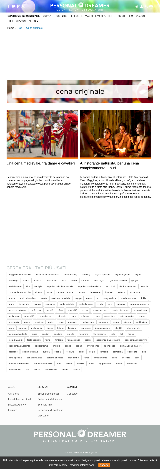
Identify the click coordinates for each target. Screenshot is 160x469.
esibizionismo (41, 346)
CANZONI (140, 16)
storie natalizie (67, 304)
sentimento (14, 316)
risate (73, 316)
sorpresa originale (17, 310)
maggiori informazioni (82, 465)
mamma (22, 328)
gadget (134, 280)
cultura (46, 351)
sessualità (72, 310)
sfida (60, 310)
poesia (142, 316)
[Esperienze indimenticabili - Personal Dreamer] (80, 6)
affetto (119, 363)
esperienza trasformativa (107, 340)
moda (116, 322)
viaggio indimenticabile (20, 274)
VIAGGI (89, 16)
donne (68, 346)
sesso (85, 310)
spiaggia (121, 304)
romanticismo (45, 316)
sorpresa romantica (139, 304)
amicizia (81, 363)
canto (86, 357)
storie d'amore (85, 304)
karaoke (85, 280)
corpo (92, 351)
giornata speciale (118, 280)
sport (110, 304)
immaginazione (102, 328)
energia (56, 346)
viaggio (78, 298)
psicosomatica (127, 316)
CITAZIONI (20, 21)
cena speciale (15, 357)
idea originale (133, 328)
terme (11, 304)
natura (26, 280)
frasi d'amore (15, 286)
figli (121, 334)
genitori (45, 334)
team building (70, 274)
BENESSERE (76, 16)
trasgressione (109, 298)
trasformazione (128, 298)
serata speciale (99, 310)
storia (100, 304)
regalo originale (122, 274)
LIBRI (10, 21)
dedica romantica (128, 286)
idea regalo (99, 280)
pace (61, 322)
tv (97, 298)
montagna (103, 322)
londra (65, 369)
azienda (121, 292)
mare (11, 328)
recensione (109, 316)
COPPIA (47, 16)
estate (88, 340)
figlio (113, 334)
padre (51, 322)
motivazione (88, 322)
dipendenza (109, 346)
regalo (138, 274)
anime (69, 363)
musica (37, 280)
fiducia (131, 334)
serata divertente (120, 310)
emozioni (110, 286)
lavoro (74, 280)
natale (44, 298)
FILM (130, 16)
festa (47, 340)
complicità (118, 351)
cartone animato (55, 357)
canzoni (81, 292)
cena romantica (34, 357)
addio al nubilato (28, 298)
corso (82, 351)
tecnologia (24, 304)
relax (97, 316)
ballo (137, 357)
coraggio (104, 351)
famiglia (38, 286)
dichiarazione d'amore (131, 346)
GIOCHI (121, 16)
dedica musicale (30, 351)
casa (49, 292)
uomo (89, 298)
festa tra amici (15, 340)
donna (79, 346)
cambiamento (100, 357)
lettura (60, 328)
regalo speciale (102, 274)
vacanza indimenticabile (47, 274)
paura (27, 322)
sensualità (29, 316)
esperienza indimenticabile (60, 286)
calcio (114, 357)
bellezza (126, 357)
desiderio (13, 351)
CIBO (64, 16)
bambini (109, 292)
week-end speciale (60, 298)
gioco (34, 334)
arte (59, 363)
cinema (38, 292)
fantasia (59, 340)
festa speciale (34, 340)
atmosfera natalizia (43, 363)
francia (76, 369)
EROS (56, 16)
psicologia (13, 280)
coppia (144, 286)
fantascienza (74, 340)
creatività (69, 351)
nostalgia (72, 322)
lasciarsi (72, 328)
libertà (50, 328)
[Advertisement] (80, 55)
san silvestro (51, 369)
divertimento (93, 346)
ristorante (61, 316)
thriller (144, 298)
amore (12, 298)
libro (64, 280)
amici (91, 363)
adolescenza (15, 369)
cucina (57, 351)
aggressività (105, 363)
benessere (95, 292)
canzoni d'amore (65, 292)
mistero (127, 322)
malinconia (36, 328)
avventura (135, 292)
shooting (86, 274)
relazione (85, 316)
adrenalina (132, 363)
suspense (50, 304)
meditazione (141, 322)
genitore (58, 334)
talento (37, 304)
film (28, 286)
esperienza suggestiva (136, 340)
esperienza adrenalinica (89, 286)
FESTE (111, 16)
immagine (86, 328)
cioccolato (132, 351)
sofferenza (36, 310)
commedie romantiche (20, 292)
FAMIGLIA (100, 16)
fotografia (83, 334)
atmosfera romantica (19, 363)
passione (39, 322)
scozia (37, 369)
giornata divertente (18, 334)
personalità (14, 322)
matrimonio (51, 280)
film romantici (99, 334)
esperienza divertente (19, 346)
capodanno (73, 357)
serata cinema (140, 310)
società (49, 310)
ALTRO (33, 21)
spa (27, 369)
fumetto (70, 334)
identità (118, 328)
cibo (144, 351)
